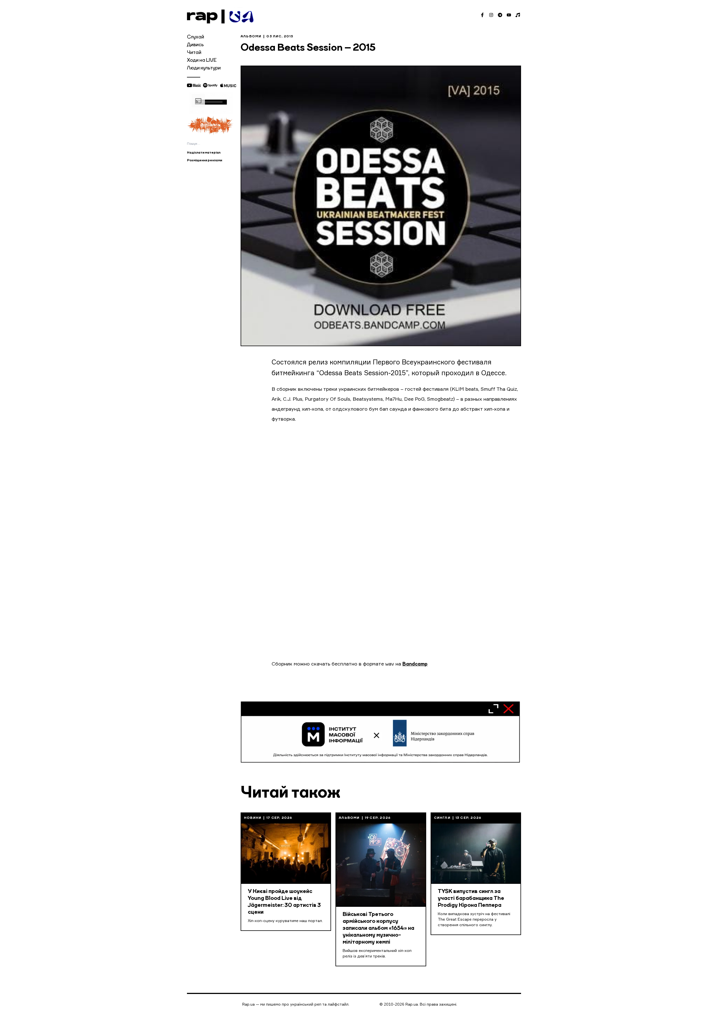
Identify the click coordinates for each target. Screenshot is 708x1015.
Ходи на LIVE (202, 60)
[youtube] (509, 15)
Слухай (195, 37)
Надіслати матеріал (203, 152)
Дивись (195, 44)
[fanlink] (517, 15)
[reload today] (211, 103)
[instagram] (491, 15)
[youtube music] (194, 85)
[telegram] (500, 15)
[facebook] (482, 15)
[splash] (211, 125)
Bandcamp (415, 664)
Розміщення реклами (204, 160)
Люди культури (204, 68)
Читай (194, 52)
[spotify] (210, 85)
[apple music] (228, 85)
